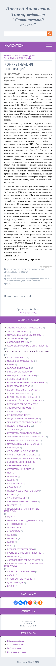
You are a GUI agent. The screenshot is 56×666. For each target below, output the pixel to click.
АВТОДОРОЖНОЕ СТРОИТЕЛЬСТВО (23, 560)
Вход (34, 312)
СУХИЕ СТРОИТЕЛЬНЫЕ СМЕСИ (22, 455)
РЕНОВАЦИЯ (13, 448)
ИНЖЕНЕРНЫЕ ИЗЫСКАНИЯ (20, 372)
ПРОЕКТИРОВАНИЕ (16, 357)
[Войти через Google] (35, 602)
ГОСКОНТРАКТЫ (14, 484)
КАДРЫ (10, 542)
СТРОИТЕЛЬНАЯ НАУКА (18, 393)
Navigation (14, 45)
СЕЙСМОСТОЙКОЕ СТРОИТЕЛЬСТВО (24, 401)
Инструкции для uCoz (16, 652)
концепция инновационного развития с (33, 279)
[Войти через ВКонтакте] (20, 602)
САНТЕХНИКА (13, 411)
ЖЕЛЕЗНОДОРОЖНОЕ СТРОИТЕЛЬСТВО (26, 437)
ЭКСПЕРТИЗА (13, 429)
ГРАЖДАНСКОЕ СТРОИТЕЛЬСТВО (23, 491)
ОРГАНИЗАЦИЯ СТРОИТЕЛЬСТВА (22, 458)
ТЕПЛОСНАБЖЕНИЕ (16, 339)
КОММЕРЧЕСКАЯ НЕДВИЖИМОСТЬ (23, 520)
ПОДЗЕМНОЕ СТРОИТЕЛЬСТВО (21, 404)
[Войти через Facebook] (25, 602)
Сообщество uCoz (15, 645)
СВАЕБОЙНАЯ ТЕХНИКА (18, 342)
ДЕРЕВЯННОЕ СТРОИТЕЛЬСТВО (22, 390)
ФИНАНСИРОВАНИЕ (16, 498)
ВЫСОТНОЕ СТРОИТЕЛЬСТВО (21, 462)
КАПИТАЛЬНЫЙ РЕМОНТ (18, 368)
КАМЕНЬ (11, 480)
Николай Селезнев (32, 281)
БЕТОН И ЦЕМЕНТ (15, 379)
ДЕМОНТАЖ (12, 487)
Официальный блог (15, 641)
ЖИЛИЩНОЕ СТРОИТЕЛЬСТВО (21, 375)
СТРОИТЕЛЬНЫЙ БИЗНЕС (19, 469)
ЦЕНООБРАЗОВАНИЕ (17, 415)
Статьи (16, 56)
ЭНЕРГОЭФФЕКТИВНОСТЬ (19, 408)
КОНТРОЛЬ (12, 538)
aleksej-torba (12, 272)
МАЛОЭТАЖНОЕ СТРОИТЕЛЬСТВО (23, 444)
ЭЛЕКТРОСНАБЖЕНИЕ (17, 331)
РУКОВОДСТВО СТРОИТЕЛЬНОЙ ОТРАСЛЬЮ (20, 57)
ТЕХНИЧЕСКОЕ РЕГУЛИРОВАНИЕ (22, 422)
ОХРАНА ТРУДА (14, 528)
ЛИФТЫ (10, 365)
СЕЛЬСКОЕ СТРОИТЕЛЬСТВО (21, 572)
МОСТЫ (10, 473)
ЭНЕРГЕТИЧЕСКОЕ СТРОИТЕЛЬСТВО (24, 328)
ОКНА (9, 517)
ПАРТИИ (11, 535)
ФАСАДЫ (11, 575)
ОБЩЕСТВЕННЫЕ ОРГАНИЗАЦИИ (22, 419)
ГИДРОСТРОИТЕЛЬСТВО (18, 386)
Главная (7, 56)
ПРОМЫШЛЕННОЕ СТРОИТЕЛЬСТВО (24, 553)
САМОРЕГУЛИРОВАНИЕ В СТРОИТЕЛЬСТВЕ (27, 346)
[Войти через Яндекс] (30, 602)
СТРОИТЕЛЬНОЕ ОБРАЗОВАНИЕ (22, 397)
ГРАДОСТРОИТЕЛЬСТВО (18, 426)
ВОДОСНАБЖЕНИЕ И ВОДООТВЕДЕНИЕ (25, 383)
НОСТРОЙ (11, 279)
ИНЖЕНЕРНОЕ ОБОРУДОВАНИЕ (22, 502)
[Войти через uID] (15, 602)
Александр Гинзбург (15, 281)
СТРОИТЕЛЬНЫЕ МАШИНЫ (19, 579)
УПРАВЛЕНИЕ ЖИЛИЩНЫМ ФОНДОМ (24, 335)
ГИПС (9, 546)
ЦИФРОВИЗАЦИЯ (15, 582)
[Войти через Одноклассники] (40, 602)
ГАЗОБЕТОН (12, 505)
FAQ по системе (14, 648)
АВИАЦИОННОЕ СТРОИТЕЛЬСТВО (23, 440)
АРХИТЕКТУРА (14, 531)
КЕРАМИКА (12, 476)
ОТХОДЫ (11, 586)
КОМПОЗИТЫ (13, 556)
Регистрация (25, 312)
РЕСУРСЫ (12, 494)
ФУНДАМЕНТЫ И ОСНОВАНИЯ (21, 451)
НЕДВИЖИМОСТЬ (15, 524)
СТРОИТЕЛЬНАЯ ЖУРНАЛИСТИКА (23, 433)
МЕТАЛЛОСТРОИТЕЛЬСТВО (20, 361)
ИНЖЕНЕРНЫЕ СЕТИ (17, 466)
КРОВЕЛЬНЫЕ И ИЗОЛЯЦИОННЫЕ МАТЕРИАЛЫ (21, 510)
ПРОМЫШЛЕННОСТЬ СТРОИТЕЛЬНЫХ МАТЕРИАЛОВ (23, 565)
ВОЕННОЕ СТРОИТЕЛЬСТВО (20, 549)
